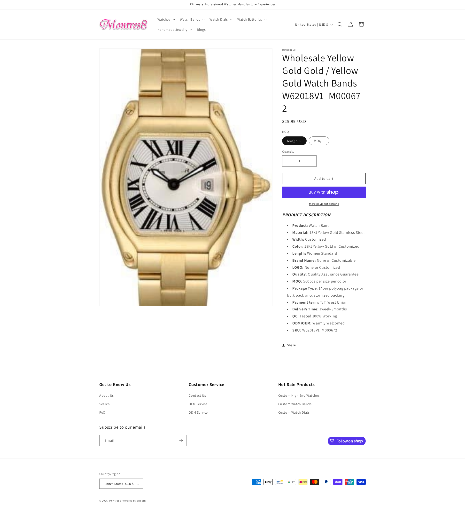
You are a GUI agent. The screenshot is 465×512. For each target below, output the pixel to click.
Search (104, 404)
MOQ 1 (319, 141)
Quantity (288, 152)
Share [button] (291, 345)
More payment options (324, 203)
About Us (106, 395)
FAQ (102, 412)
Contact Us (197, 395)
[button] (166, 19)
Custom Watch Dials (294, 412)
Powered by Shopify (134, 501)
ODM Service (198, 412)
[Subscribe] (181, 440)
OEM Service (198, 404)
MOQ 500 (294, 141)
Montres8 (115, 501)
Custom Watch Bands (295, 404)
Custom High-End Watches (299, 395)
